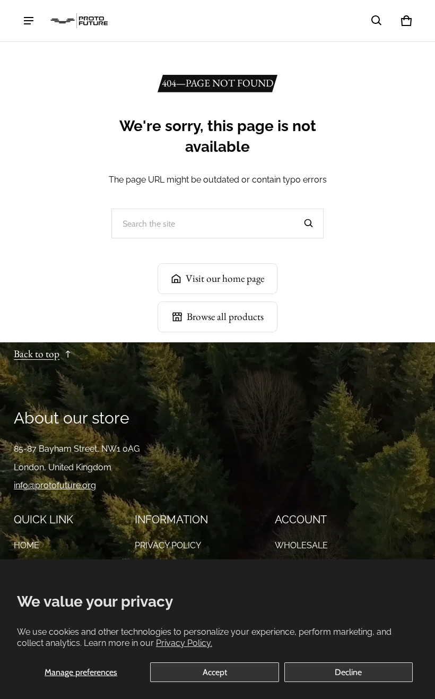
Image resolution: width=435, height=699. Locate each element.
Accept (215, 672)
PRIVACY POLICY (168, 545)
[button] (377, 21)
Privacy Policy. (184, 643)
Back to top (36, 353)
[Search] (309, 223)
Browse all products (225, 316)
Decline (348, 672)
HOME (26, 545)
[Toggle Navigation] (29, 21)
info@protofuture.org (55, 485)
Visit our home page (225, 278)
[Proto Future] (79, 20)
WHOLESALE (301, 545)
